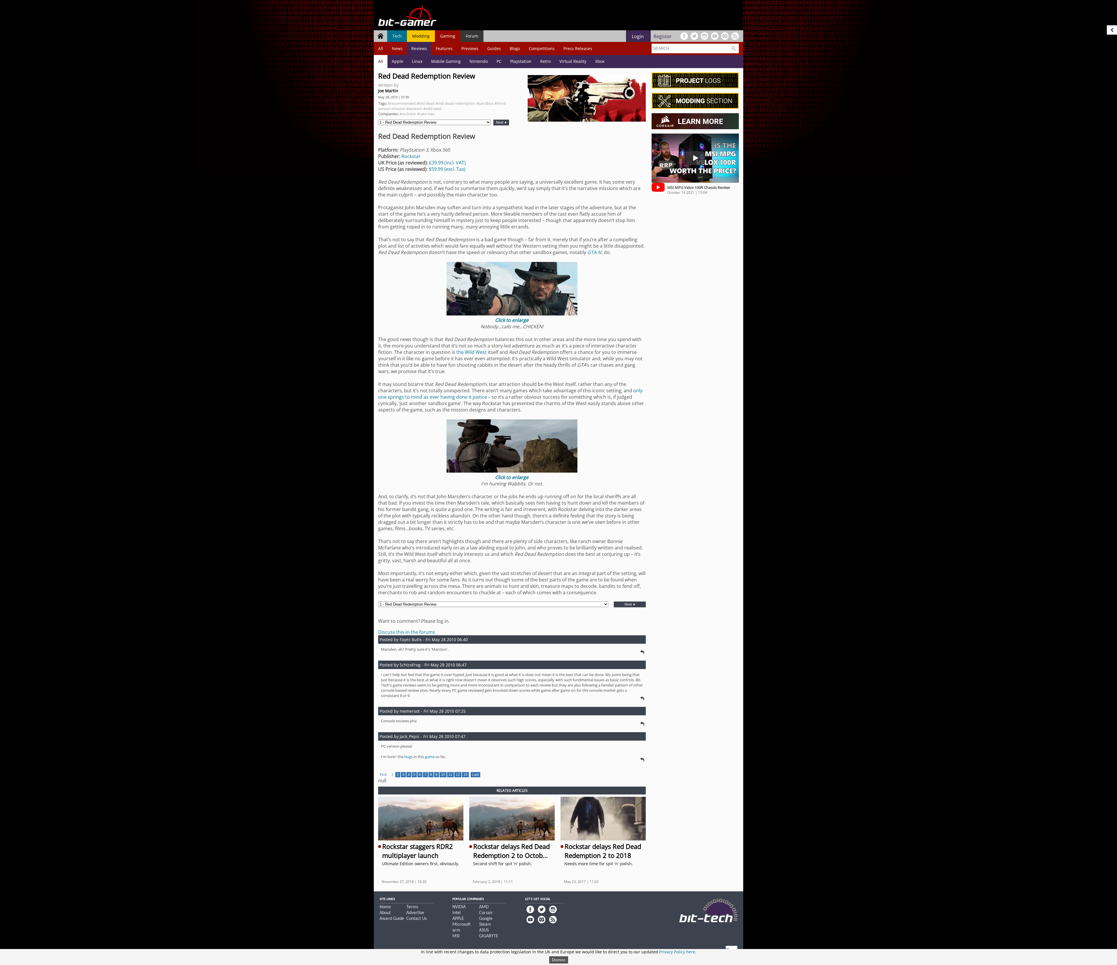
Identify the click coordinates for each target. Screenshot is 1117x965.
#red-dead (426, 103)
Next (500, 122)
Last (475, 775)
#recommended (402, 103)
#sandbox (485, 103)
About (385, 913)
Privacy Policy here (677, 952)
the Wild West (471, 352)
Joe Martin (388, 90)
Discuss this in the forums (406, 632)
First (383, 775)
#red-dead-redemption (455, 103)
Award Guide (392, 918)
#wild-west (432, 108)
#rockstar (407, 113)
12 (458, 775)
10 (443, 775)
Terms (412, 907)
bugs (408, 756)
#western (414, 108)
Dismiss (558, 960)
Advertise (415, 913)
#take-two (426, 113)
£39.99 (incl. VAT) (447, 162)
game (430, 756)
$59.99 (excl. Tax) (447, 169)
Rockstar (411, 156)
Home (385, 907)
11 (450, 775)
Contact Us (416, 918)
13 (465, 775)
